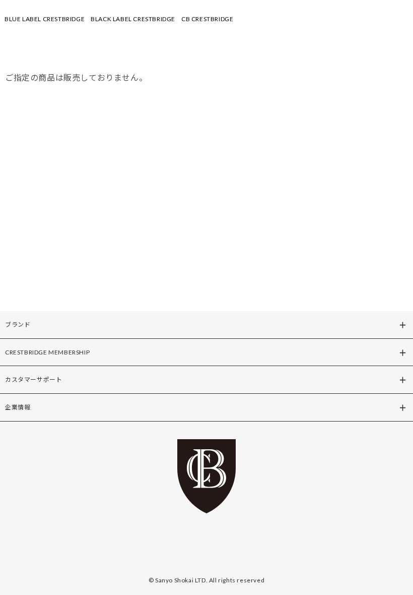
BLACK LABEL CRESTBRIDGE (133, 19)
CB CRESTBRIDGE (207, 19)
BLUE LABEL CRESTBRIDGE (45, 19)
